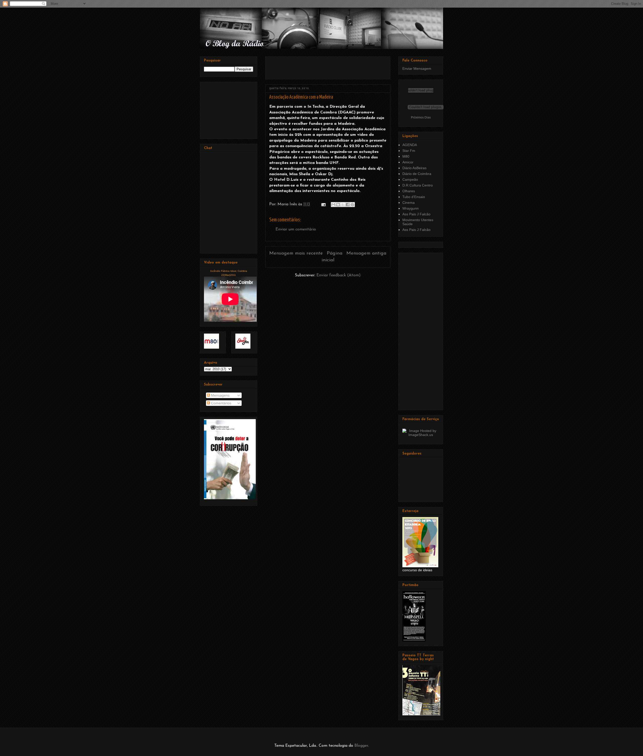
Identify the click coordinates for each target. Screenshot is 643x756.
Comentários (220, 403)
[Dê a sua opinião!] (338, 204)
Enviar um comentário (296, 229)
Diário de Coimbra (416, 174)
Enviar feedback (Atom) (338, 275)
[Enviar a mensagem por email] (333, 204)
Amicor (407, 162)
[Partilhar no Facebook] (347, 204)
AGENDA (409, 145)
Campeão (410, 179)
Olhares (408, 191)
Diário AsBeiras (414, 168)
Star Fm (408, 151)
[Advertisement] (328, 66)
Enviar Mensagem (416, 69)
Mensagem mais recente (296, 253)
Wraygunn (410, 208)
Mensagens (220, 395)
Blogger (361, 746)
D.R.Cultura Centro (417, 185)
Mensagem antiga (366, 253)
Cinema (408, 203)
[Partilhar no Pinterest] (352, 204)
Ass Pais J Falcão (416, 214)
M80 (405, 156)
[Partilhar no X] (342, 204)
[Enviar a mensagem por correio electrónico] (323, 204)
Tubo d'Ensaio (413, 197)
